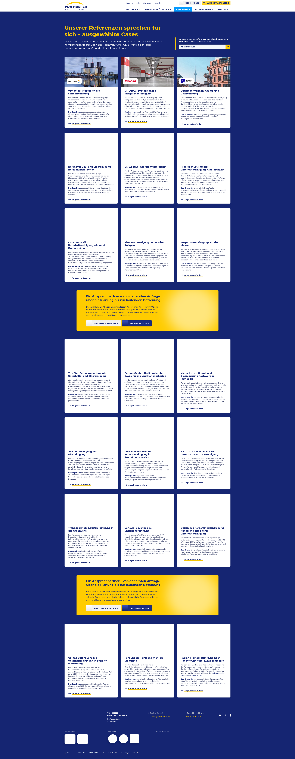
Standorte (147, 3)
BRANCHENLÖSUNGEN (157, 9)
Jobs (138, 3)
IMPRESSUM (93, 753)
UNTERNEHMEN (203, 9)
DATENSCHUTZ (79, 753)
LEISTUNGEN (131, 9)
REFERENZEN (183, 9)
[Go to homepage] (76, 5)
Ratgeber (158, 3)
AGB (68, 753)
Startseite (130, 3)
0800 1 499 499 (193, 717)
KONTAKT (223, 9)
